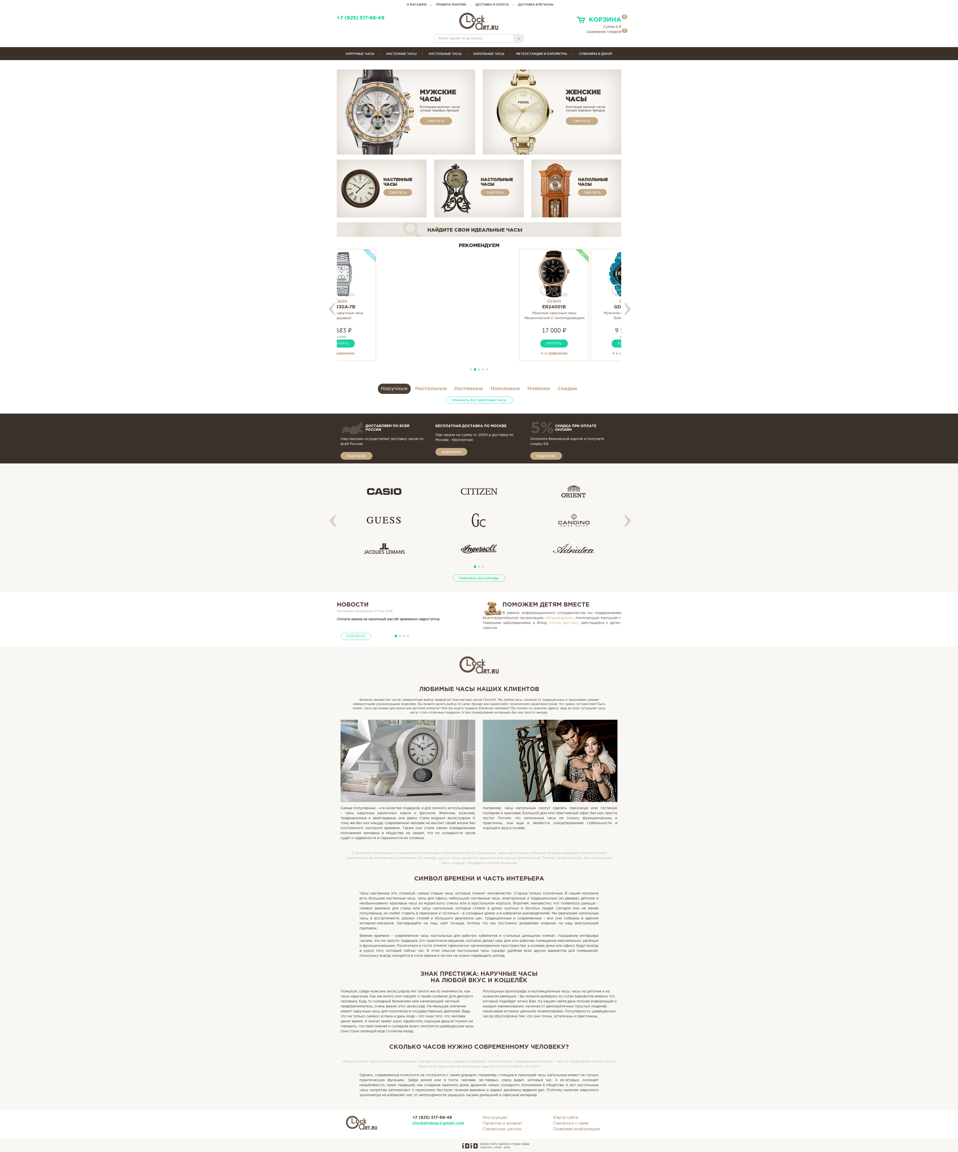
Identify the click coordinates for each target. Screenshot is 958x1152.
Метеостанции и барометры (541, 53)
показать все (479, 400)
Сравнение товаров (603, 31)
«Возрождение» (559, 618)
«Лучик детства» (563, 622)
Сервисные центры (502, 1129)
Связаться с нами (571, 1123)
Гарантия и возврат (502, 1123)
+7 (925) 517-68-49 (360, 18)
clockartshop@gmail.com (438, 1123)
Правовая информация (576, 1129)
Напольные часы (488, 53)
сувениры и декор (595, 53)
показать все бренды (479, 578)
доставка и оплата (492, 4)
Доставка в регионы (535, 4)
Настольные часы (445, 53)
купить (371, 343)
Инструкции (495, 1118)
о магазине (417, 4)
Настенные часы (401, 53)
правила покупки (451, 4)
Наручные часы (360, 53)
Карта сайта (565, 1118)
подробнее (356, 456)
